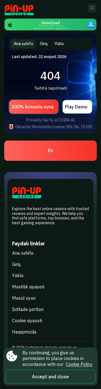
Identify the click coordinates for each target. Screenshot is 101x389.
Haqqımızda (24, 332)
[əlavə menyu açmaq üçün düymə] (92, 7)
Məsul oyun (24, 298)
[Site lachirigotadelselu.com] (23, 9)
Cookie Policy (79, 364)
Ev (50, 150)
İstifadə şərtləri (27, 309)
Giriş (16, 264)
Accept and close (50, 376)
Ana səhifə (22, 253)
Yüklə (18, 275)
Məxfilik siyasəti (28, 287)
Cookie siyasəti (27, 320)
